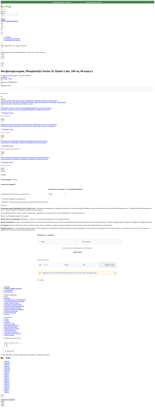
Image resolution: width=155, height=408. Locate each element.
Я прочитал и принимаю (7, 399)
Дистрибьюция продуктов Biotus (14, 301)
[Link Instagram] (8, 352)
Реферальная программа (11, 328)
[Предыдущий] (2, 54)
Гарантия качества (10, 330)
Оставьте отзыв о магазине (12, 333)
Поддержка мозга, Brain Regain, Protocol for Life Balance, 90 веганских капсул (24, 159)
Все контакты (8, 292)
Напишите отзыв (7, 113)
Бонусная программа (10, 327)
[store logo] (6, 7)
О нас (6, 296)
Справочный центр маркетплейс (14, 306)
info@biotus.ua (8, 290)
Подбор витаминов (10, 312)
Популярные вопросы (11, 332)
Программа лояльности (11, 325)
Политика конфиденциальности (14, 309)
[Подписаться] (6, 345)
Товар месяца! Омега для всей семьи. (45, 100)
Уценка (6, 320)
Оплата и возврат (9, 324)
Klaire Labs (5, 75)
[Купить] (2, 119)
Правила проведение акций (12, 308)
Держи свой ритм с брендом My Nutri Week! (14, 102)
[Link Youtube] (10, 352)
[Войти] (2, 23)
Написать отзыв (109, 265)
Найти (3, 19)
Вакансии (7, 298)
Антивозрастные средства (12, 40)
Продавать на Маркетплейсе (13, 304)
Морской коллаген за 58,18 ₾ (94, 2)
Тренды (6, 314)
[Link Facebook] (5, 352)
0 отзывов (4, 77)
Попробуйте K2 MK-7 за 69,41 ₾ (62, 2)
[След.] (2, 57)
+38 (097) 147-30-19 (12, 21)
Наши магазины (9, 335)
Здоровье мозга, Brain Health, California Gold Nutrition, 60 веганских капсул (23, 142)
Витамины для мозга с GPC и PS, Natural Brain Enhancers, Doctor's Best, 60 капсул (26, 109)
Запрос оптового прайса (11, 303)
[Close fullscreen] (2, 63)
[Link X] (13, 352)
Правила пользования (11, 311)
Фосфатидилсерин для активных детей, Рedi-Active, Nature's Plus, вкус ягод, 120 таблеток (28, 126)
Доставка (7, 322)
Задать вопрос (78, 252)
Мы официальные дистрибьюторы (14, 299)
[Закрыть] (2, 395)
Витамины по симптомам (12, 38)
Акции (6, 319)
